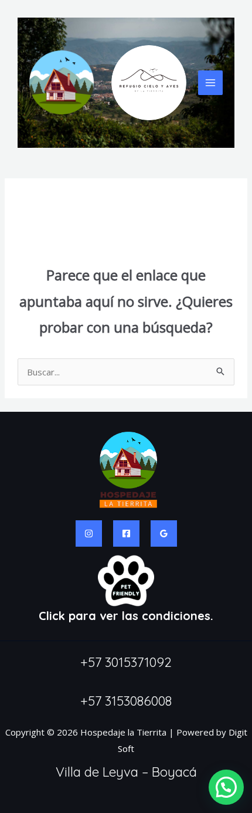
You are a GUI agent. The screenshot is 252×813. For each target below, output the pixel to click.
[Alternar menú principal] (210, 83)
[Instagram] (89, 533)
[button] (226, 787)
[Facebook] (126, 533)
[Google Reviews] (164, 533)
